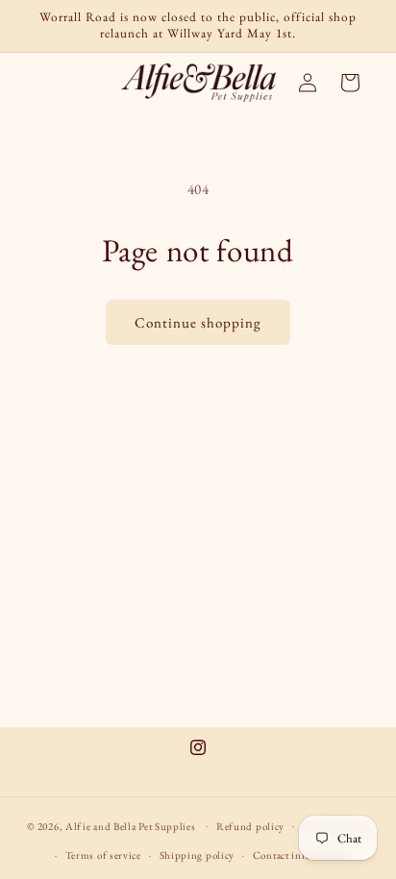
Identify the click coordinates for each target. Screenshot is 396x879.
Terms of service (103, 855)
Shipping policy (197, 855)
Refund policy (250, 826)
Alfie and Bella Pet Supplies (130, 825)
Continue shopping (198, 322)
